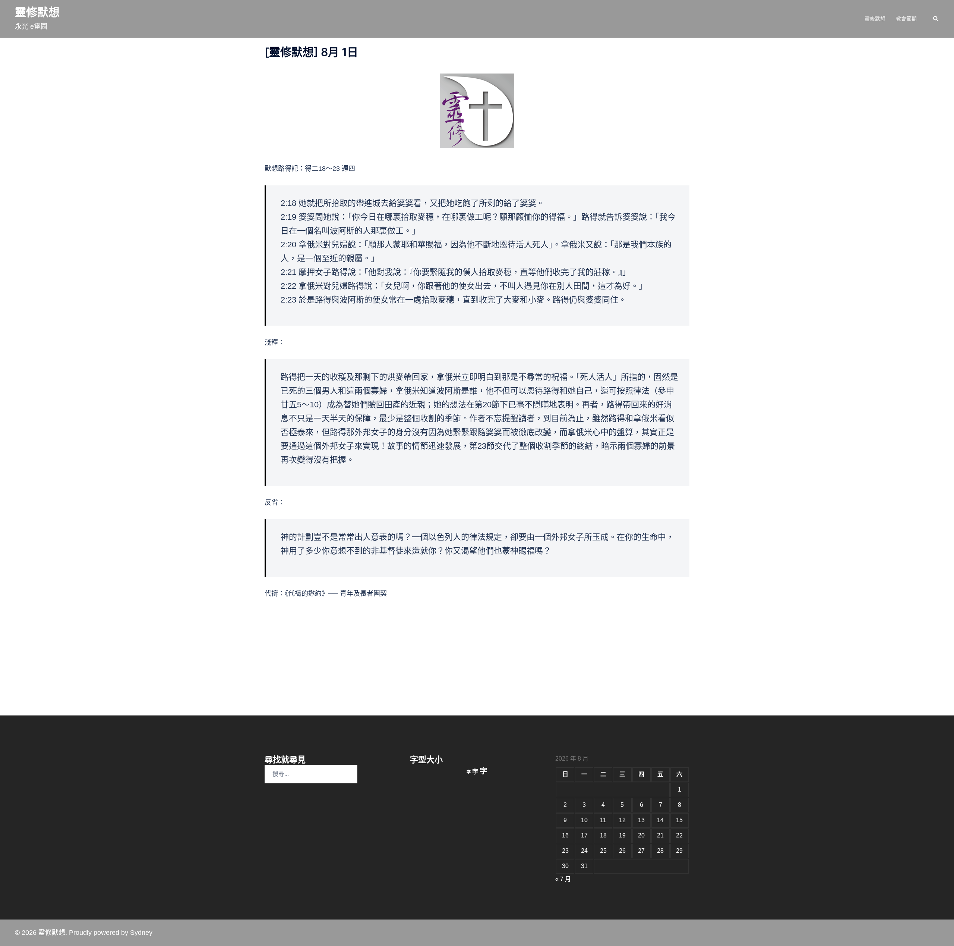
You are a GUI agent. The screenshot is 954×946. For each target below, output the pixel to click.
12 (622, 820)
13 (641, 820)
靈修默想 (37, 12)
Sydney (141, 932)
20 (641, 835)
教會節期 (906, 19)
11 (603, 820)
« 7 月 (563, 879)
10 (584, 820)
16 (565, 835)
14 (660, 820)
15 (679, 820)
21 (660, 835)
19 (622, 835)
